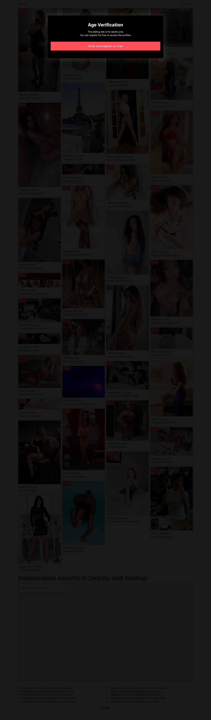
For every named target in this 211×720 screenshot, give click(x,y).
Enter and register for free (105, 46)
